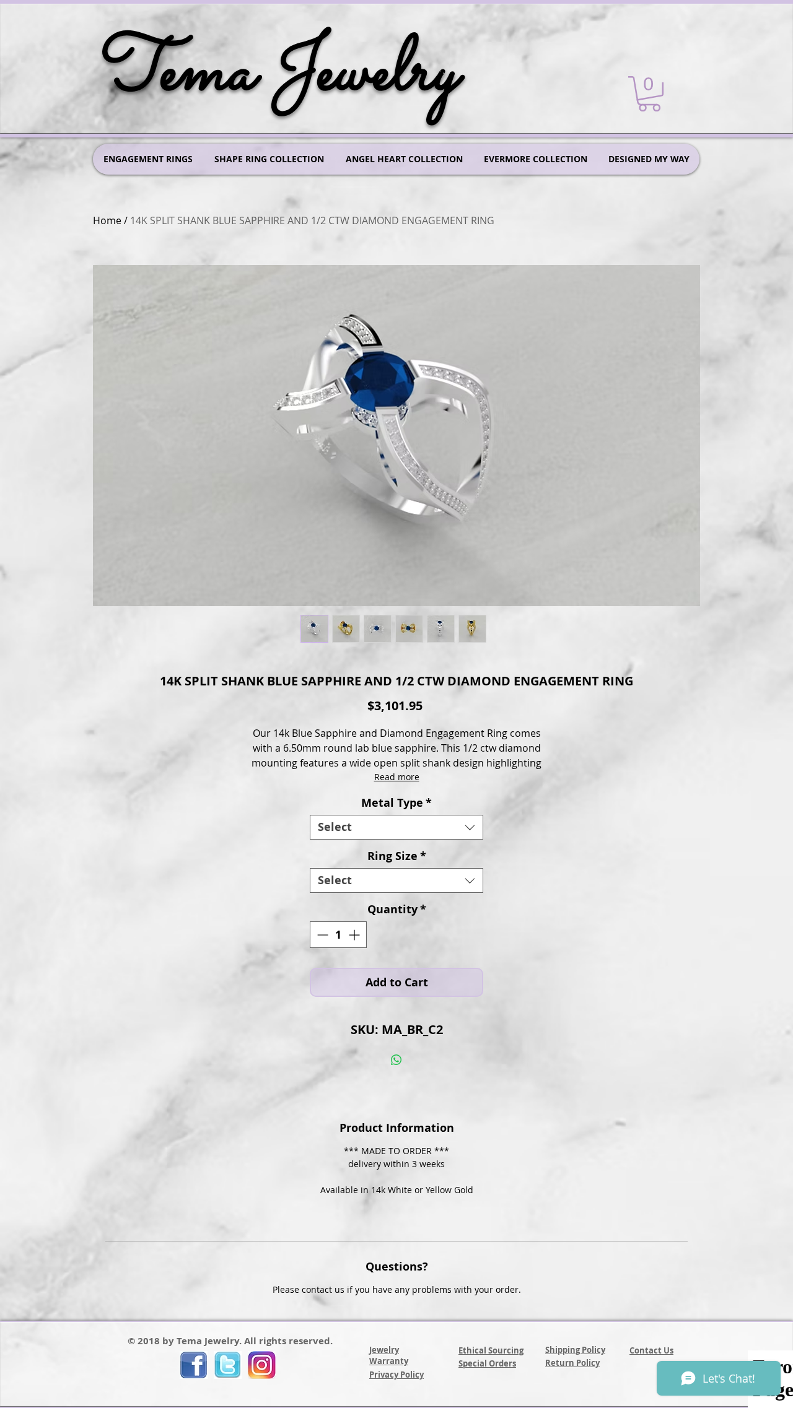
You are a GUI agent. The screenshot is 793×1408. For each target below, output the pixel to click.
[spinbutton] (338, 934)
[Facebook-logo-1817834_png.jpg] (194, 1365)
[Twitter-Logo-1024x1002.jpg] (228, 1365)
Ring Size (396, 856)
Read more (396, 777)
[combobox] (396, 827)
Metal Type (396, 803)
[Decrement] (321, 934)
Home (107, 220)
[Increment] (355, 934)
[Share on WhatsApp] (396, 1060)
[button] (649, 93)
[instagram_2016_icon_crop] (262, 1365)
